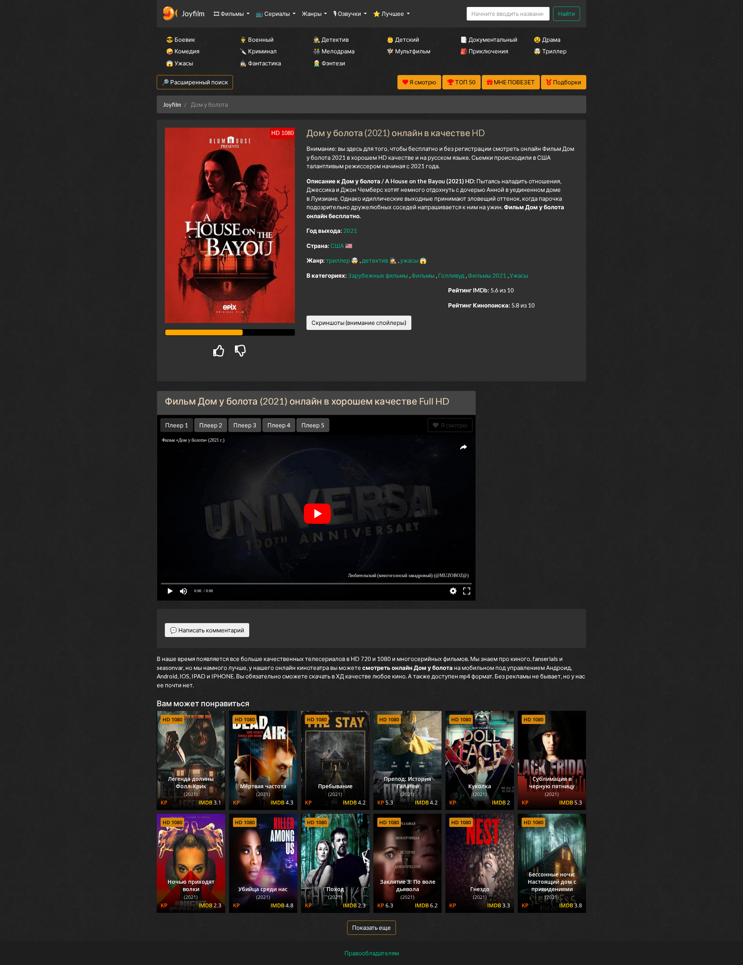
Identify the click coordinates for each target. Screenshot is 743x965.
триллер (338, 260)
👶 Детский (403, 39)
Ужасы (519, 275)
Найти (566, 13)
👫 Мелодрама (333, 51)
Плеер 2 (210, 425)
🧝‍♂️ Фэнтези (329, 63)
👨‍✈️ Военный (257, 39)
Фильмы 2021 (487, 275)
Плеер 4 (278, 425)
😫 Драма (547, 39)
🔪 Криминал (258, 51)
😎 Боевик (180, 39)
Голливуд (452, 275)
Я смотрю (452, 425)
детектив (375, 260)
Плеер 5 (312, 425)
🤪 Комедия (182, 51)
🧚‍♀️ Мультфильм (408, 51)
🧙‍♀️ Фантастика (260, 63)
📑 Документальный (486, 39)
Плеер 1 (176, 425)
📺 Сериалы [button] (273, 13)
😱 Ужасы (179, 63)
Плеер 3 (244, 425)
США (337, 245)
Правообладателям (371, 953)
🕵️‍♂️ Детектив (331, 39)
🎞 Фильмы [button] (229, 13)
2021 (350, 230)
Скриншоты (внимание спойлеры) (359, 322)
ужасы (409, 260)
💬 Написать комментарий (207, 630)
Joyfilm (192, 13)
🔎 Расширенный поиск (195, 82)
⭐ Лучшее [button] (389, 13)
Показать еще (371, 927)
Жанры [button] (312, 13)
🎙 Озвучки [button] (347, 13)
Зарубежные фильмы (378, 275)
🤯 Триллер (550, 51)
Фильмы (423, 275)
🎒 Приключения (484, 51)
